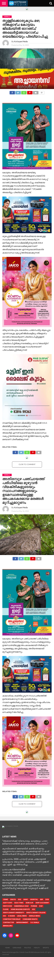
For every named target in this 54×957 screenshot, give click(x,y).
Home (7, 948)
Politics (27, 948)
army (25, 899)
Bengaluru (7, 926)
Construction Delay (11, 919)
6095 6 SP (29, 903)
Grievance (17, 948)
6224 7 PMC (18, 903)
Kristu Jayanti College (35, 912)
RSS (19, 899)
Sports (46, 948)
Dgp (41, 906)
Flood (5, 909)
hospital (34, 899)
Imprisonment (22, 922)
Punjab (34, 906)
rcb (47, 899)
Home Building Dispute (20, 909)
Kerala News (34, 916)
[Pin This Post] (30, 92)
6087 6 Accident (42, 903)
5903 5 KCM (7, 906)
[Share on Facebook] (12, 92)
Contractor (8, 922)
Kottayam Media (21, 41)
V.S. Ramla (35, 922)
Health (37, 948)
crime (5, 899)
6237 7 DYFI (7, 903)
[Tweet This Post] (18, 92)
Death (13, 899)
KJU (33, 909)
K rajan (11, 916)
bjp (41, 899)
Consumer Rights (30, 919)
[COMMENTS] (42, 92)
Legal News (22, 916)
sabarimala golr (21, 906)
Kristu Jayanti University (13, 912)
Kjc (4, 916)
